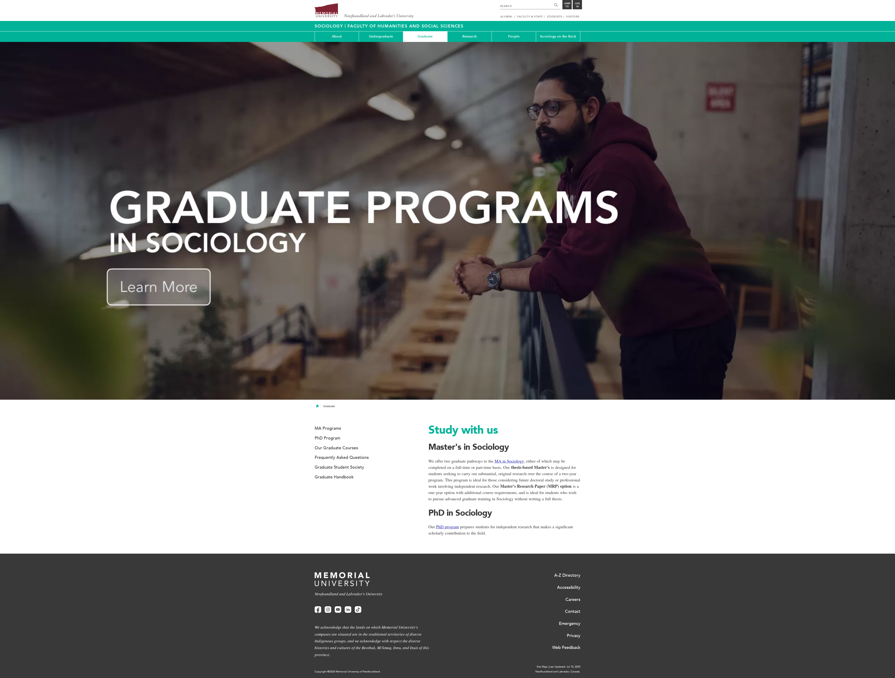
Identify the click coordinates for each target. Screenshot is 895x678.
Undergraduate (381, 36)
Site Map (542, 666)
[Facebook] (318, 609)
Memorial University (364, 11)
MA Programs (328, 428)
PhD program (447, 526)
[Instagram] (328, 609)
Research (469, 36)
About (337, 36)
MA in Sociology (509, 461)
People (514, 36)
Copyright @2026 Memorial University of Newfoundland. (348, 671)
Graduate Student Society (339, 467)
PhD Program (327, 438)
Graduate (425, 36)
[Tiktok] (358, 609)
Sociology (330, 26)
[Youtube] (338, 609)
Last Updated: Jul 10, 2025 (564, 666)
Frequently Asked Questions (342, 457)
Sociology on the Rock (558, 36)
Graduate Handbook (334, 477)
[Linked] (348, 609)
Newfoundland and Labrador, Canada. (557, 671)
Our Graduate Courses (336, 447)
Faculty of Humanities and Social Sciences (406, 26)
